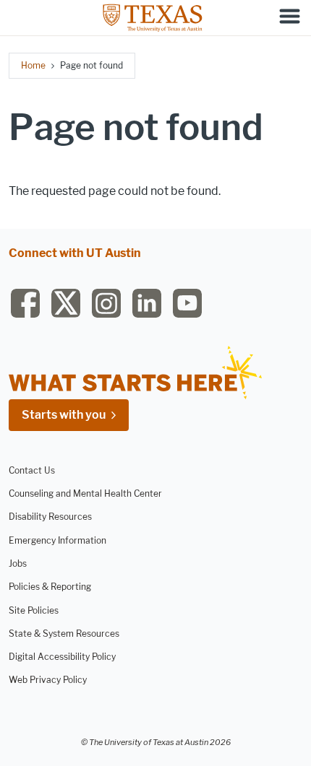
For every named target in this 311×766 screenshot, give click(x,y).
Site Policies (34, 610)
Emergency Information (57, 540)
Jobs (18, 563)
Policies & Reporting (50, 586)
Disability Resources (50, 516)
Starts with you (64, 415)
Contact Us (32, 470)
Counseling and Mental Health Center (85, 493)
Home (33, 65)
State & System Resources (64, 633)
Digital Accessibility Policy (62, 656)
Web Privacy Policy (48, 679)
